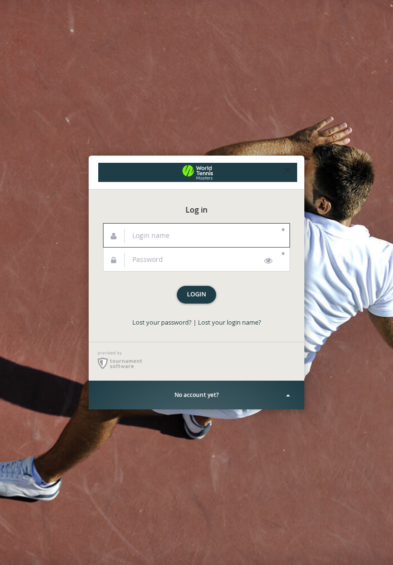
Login (196, 294)
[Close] (287, 172)
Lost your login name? (229, 322)
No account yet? (196, 395)
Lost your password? (162, 322)
